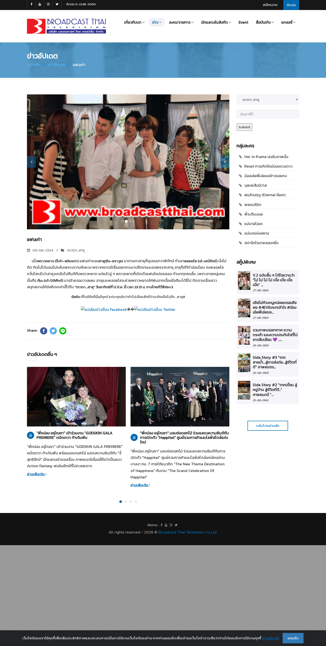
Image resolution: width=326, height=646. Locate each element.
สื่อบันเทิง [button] (263, 22)
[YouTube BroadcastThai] (40, 4)
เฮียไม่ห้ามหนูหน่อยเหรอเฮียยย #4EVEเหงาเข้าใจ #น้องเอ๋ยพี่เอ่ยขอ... (275, 307)
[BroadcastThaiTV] (161, 525)
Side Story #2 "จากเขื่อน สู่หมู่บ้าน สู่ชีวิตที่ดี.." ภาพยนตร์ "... (275, 389)
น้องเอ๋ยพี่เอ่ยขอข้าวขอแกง (265, 176)
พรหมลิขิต (252, 204)
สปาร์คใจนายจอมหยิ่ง (261, 243)
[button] (31, 162)
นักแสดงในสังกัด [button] (214, 22)
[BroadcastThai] (166, 525)
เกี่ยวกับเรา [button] (133, 22)
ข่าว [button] (155, 22)
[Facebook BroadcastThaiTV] (31, 4)
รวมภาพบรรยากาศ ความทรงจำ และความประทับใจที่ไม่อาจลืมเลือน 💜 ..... (275, 335)
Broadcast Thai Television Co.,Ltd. (187, 532)
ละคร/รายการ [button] (179, 22)
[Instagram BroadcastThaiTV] (48, 4)
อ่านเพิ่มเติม (36, 474)
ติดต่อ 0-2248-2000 (81, 4)
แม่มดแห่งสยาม (256, 233)
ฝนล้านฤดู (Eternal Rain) (264, 195)
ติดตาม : (153, 525)
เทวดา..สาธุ (75, 250)
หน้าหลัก (34, 64)
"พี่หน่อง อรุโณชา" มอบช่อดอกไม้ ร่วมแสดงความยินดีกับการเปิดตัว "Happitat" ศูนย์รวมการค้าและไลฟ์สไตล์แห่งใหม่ (184, 438)
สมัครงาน (270, 4)
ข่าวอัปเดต (56, 64)
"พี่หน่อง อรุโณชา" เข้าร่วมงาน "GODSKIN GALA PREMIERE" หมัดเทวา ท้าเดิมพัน (74, 435)
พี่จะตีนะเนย (253, 214)
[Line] (62, 330)
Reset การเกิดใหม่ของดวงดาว (268, 166)
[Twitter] (53, 330)
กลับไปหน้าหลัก (267, 425)
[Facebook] (43, 330)
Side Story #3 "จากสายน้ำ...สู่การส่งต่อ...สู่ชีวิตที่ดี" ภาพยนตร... (275, 362)
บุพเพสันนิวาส (255, 185)
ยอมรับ (293, 638)
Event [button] (243, 22)
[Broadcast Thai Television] (66, 26)
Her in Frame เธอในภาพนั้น (266, 156)
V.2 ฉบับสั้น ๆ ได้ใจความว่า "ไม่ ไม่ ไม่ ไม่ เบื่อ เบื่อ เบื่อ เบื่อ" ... (274, 280)
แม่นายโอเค (253, 223)
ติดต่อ (291, 5)
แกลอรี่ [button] (286, 22)
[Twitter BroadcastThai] (57, 4)
